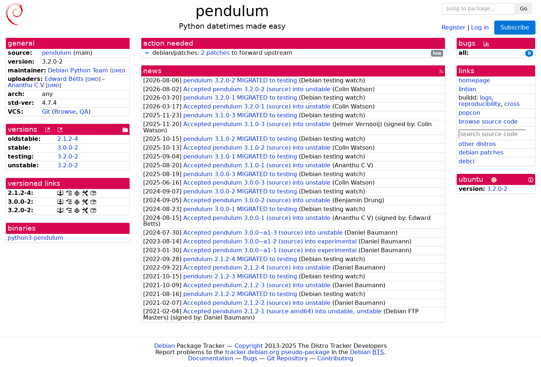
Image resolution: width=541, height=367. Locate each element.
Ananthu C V (26, 85)
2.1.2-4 (67, 138)
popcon (469, 112)
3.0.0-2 (67, 147)
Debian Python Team (78, 70)
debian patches (481, 152)
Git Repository (287, 358)
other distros (477, 143)
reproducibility (480, 103)
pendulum (56, 52)
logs (486, 97)
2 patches (215, 52)
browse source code (488, 121)
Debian (164, 345)
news (152, 71)
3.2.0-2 (67, 156)
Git (46, 111)
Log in (480, 27)
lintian (467, 89)
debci (466, 161)
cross (512, 103)
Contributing (335, 358)
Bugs (250, 358)
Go (523, 8)
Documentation (210, 358)
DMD (117, 71)
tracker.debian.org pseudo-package (277, 352)
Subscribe (515, 27)
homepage (474, 80)
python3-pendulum (35, 237)
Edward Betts (64, 78)
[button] (147, 52)
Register (454, 27)
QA (83, 111)
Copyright (248, 345)
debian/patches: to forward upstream (296, 53)
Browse (65, 111)
